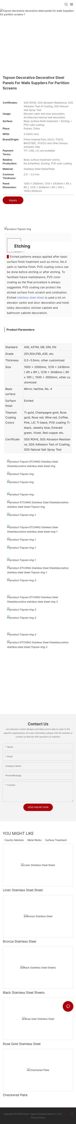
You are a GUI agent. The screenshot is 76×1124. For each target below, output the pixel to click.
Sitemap (67, 1114)
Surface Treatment (56, 840)
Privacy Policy (38, 1117)
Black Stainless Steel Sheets (24, 992)
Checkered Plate (15, 1095)
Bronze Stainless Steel (19, 941)
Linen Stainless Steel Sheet (23, 890)
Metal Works (34, 840)
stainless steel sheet (30, 297)
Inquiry (13, 200)
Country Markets (14, 840)
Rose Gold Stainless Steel (21, 1044)
